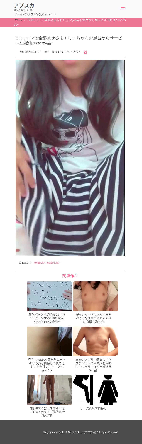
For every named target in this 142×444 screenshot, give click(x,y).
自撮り (62, 51)
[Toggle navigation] (123, 8)
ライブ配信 (73, 51)
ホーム (19, 20)
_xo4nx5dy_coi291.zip (45, 262)
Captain (81, 401)
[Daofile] (85, 51)
